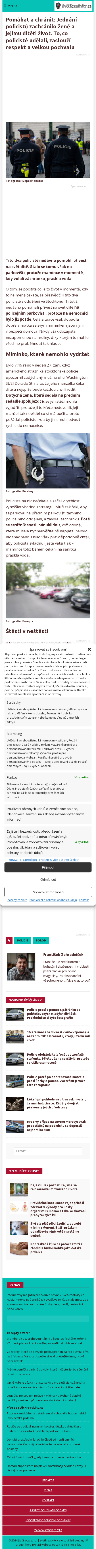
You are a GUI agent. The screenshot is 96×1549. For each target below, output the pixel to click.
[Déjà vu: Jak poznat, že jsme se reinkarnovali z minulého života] (19, 1189)
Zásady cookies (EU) (48, 1530)
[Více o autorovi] (78, 980)
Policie (22, 940)
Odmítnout (48, 879)
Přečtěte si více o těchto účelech (59, 860)
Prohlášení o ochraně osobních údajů (53, 900)
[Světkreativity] (73, 6)
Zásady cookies (17, 900)
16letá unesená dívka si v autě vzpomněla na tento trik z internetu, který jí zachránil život (58, 1036)
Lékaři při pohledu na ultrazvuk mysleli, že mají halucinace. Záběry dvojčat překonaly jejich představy (56, 1103)
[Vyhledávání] (48, 1151)
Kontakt (84, 900)
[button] (89, 649)
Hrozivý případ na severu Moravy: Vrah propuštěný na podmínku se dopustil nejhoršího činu (56, 1125)
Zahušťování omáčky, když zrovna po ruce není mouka (44, 1457)
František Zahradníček (63, 954)
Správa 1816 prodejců (23, 860)
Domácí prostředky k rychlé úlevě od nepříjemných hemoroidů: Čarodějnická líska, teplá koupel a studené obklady (44, 1444)
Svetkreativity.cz (73, 1295)
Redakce (48, 1480)
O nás (48, 1490)
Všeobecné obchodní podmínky (48, 1520)
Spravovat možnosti (48, 892)
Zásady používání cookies (48, 1510)
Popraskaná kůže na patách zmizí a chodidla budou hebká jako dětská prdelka (56, 1248)
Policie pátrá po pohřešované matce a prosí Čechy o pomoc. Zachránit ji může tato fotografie (56, 1081)
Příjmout (48, 867)
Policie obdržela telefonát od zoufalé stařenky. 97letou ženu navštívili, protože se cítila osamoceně (58, 1058)
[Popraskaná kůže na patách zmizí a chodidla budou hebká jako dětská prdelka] (19, 1248)
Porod (41, 940)
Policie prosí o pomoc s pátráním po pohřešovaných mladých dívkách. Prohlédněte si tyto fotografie (54, 1014)
